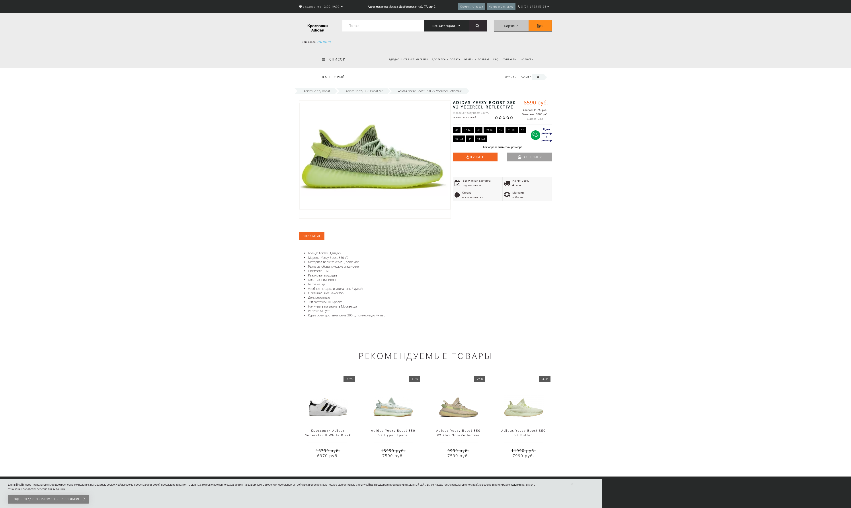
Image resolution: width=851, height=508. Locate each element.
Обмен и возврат (477, 59)
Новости (527, 59)
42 (522, 130)
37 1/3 (468, 130)
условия (516, 484)
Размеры (527, 76)
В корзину (532, 157)
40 (500, 130)
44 (470, 139)
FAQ (496, 59)
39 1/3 (490, 130)
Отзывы (511, 76)
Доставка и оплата (446, 59)
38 (478, 130)
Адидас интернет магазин (408, 59)
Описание (312, 236)
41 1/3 (511, 130)
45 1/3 (481, 139)
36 (456, 130)
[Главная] (538, 77)
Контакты (509, 59)
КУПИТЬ (477, 157)
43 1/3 (459, 139)
